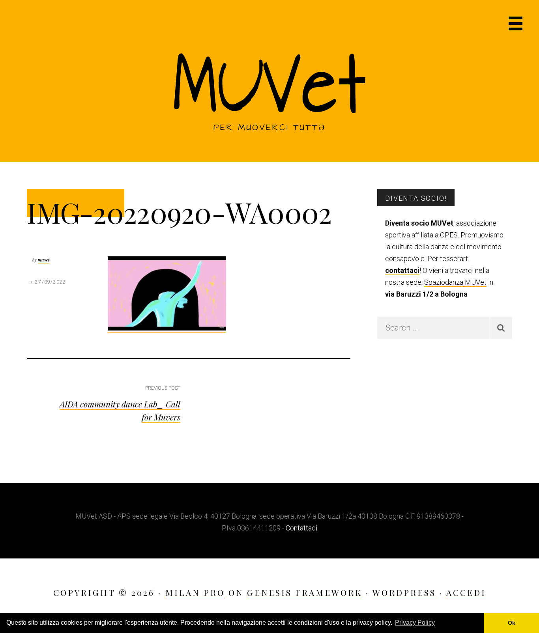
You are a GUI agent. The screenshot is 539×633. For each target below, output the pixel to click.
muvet (43, 259)
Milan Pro (195, 592)
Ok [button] (511, 623)
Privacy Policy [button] (415, 622)
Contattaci (301, 528)
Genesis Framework (304, 592)
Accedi (466, 592)
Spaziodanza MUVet (455, 282)
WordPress (404, 592)
